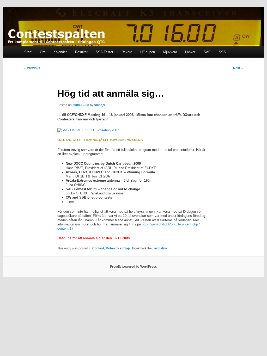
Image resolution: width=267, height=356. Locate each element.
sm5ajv (99, 105)
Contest (98, 248)
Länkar (190, 52)
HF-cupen (147, 52)
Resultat (81, 52)
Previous (31, 68)
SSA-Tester (104, 52)
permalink (160, 248)
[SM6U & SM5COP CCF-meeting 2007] (88, 130)
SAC (207, 52)
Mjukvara (170, 52)
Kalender (60, 52)
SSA (222, 52)
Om (42, 52)
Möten (110, 248)
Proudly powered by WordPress (133, 266)
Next (238, 68)
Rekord (127, 52)
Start (28, 52)
